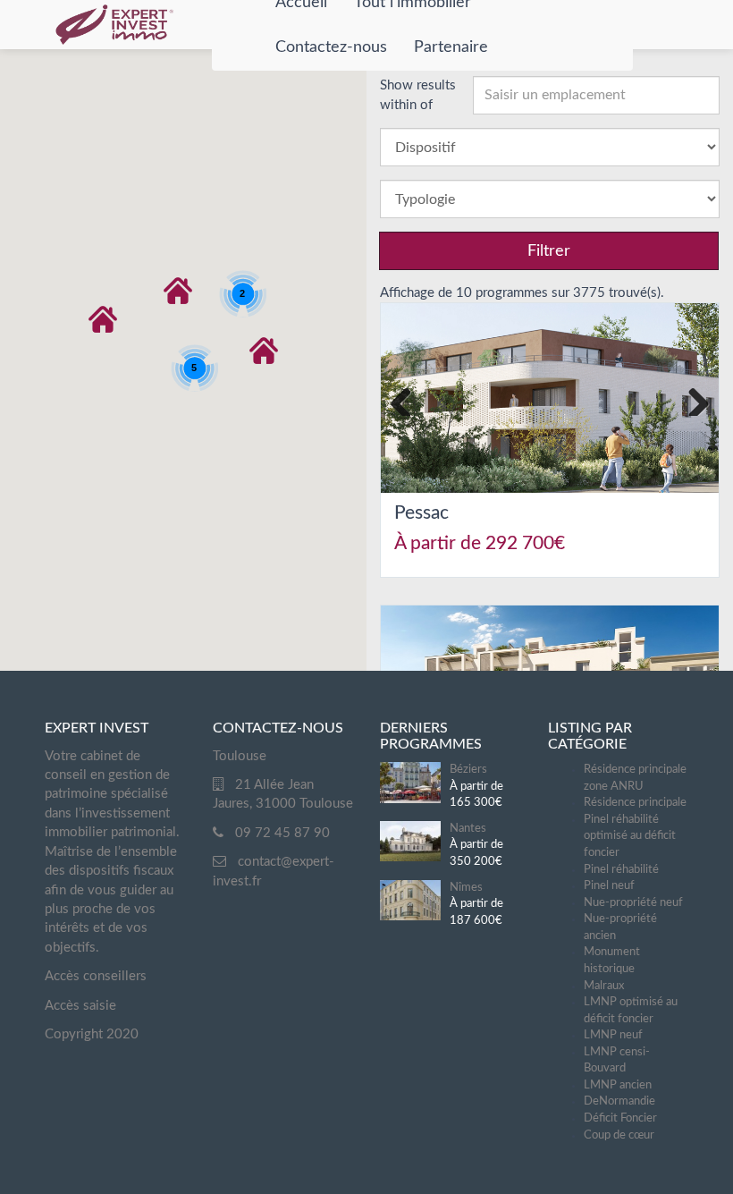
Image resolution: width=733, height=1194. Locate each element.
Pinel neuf (609, 886)
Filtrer (548, 251)
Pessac (421, 513)
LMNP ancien (618, 1085)
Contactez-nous (331, 47)
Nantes (468, 828)
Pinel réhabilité (621, 870)
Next (692, 398)
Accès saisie (80, 1005)
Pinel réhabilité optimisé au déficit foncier (630, 836)
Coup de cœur (619, 1135)
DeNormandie (619, 1101)
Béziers (468, 769)
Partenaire (451, 47)
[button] (102, 319)
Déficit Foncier (620, 1118)
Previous (407, 398)
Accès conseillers (96, 976)
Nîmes (466, 887)
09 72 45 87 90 (282, 833)
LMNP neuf (613, 1035)
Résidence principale (635, 803)
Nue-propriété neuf (633, 903)
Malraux (604, 986)
